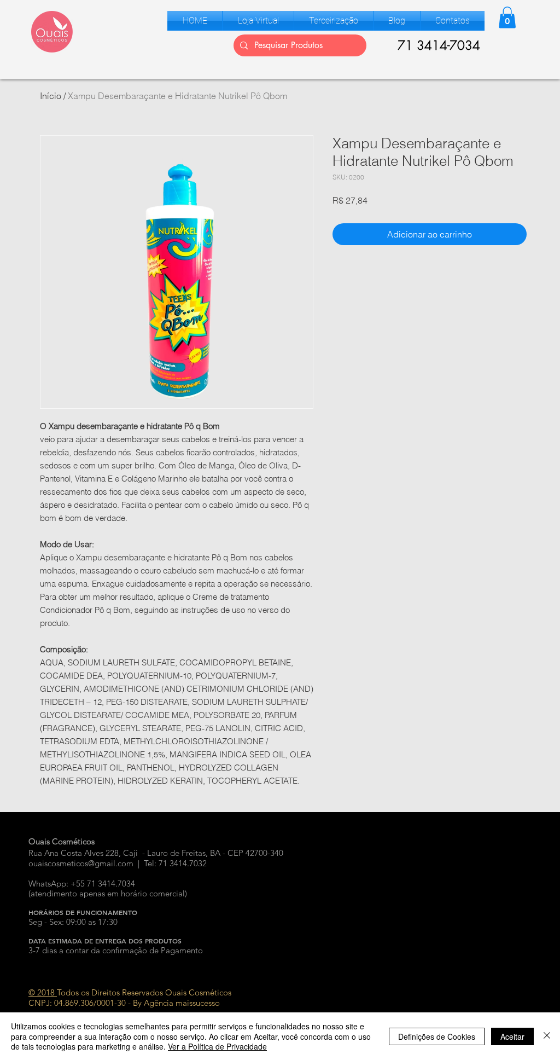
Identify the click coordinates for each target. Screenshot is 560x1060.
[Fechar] (546, 1036)
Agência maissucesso (182, 1003)
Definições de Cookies (436, 1036)
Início (50, 95)
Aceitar (512, 1036)
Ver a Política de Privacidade (217, 1046)
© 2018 (42, 992)
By (137, 1003)
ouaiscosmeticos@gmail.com (80, 863)
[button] (258, 21)
